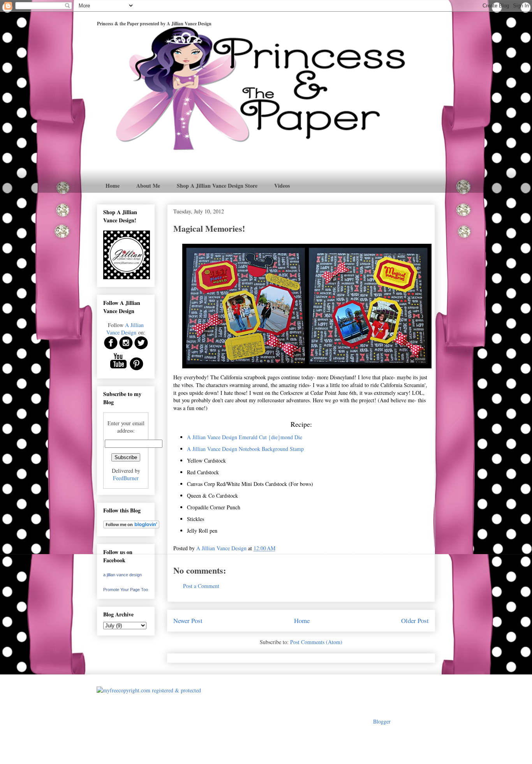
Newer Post (188, 620)
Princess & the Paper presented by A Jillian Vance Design (154, 23)
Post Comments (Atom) (316, 642)
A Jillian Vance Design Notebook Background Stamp (245, 448)
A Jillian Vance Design (125, 328)
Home (113, 185)
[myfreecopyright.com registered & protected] (149, 690)
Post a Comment (201, 586)
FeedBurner (126, 478)
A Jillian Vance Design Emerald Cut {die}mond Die (244, 437)
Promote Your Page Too (125, 589)
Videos (282, 185)
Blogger (381, 721)
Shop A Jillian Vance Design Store (217, 185)
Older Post (415, 620)
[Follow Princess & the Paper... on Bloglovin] (131, 526)
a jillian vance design (122, 574)
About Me (148, 185)
